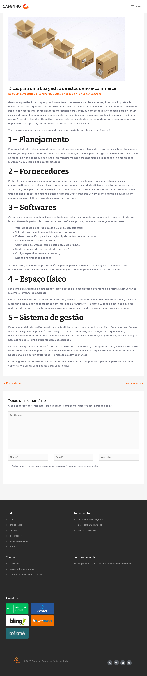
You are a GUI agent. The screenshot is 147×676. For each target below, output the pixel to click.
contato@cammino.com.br (118, 564)
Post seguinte (134, 383)
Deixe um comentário (20, 94)
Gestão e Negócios (64, 94)
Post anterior (12, 383)
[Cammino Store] (16, 6)
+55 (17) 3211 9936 (94, 564)
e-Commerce (43, 94)
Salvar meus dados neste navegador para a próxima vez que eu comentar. (55, 466)
